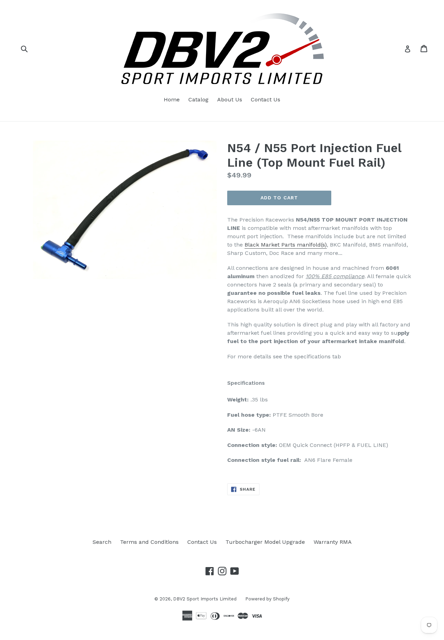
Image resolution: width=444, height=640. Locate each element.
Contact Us (265, 99)
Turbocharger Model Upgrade (265, 542)
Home (172, 99)
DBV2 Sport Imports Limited (205, 598)
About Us (229, 99)
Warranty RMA (333, 542)
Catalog (198, 99)
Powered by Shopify (267, 598)
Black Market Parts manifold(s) (286, 244)
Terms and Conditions (149, 542)
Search (102, 542)
